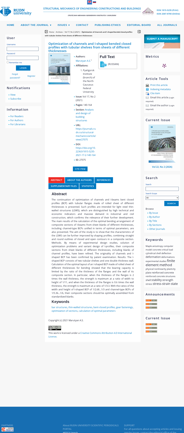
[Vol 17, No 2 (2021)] (59, 83)
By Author (154, 216)
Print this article (159, 85)
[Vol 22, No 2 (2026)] (162, 161)
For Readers (16, 116)
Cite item (155, 93)
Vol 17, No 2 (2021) (72, 32)
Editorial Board (139, 25)
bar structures (59, 307)
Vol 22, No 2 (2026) (162, 166)
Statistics (88, 186)
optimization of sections (65, 310)
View (12, 94)
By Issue (153, 212)
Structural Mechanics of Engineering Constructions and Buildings (92, 11)
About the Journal (35, 25)
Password (11, 53)
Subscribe (15, 98)
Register (31, 76)
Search (148, 184)
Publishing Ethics (108, 25)
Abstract (56, 180)
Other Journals (157, 229)
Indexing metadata (160, 89)
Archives (59, 32)
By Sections (155, 224)
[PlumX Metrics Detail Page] (164, 65)
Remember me (15, 62)
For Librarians (17, 124)
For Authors (16, 120)
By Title (153, 220)
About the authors (79, 180)
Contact (82, 25)
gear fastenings (124, 307)
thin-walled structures (80, 307)
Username (11, 44)
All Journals (167, 25)
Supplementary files (64, 186)
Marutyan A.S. (83, 60)
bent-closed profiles (104, 307)
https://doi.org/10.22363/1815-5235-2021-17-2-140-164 (86, 151)
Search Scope (151, 193)
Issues (62, 25)
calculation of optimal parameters (97, 310)
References (104, 180)
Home (10, 25)
